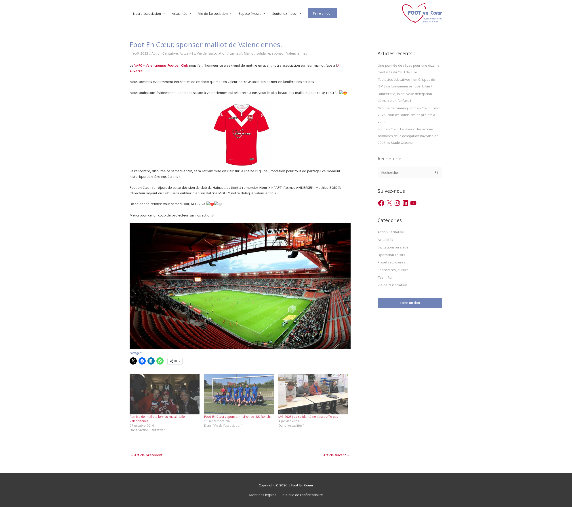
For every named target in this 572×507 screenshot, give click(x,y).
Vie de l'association (211, 53)
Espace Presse (250, 13)
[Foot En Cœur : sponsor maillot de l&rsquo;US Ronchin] (239, 394)
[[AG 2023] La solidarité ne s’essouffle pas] (313, 394)
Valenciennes (296, 53)
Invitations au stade (393, 247)
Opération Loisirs (391, 254)
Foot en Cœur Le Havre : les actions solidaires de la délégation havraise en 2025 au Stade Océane (408, 136)
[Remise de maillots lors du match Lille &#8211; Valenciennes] (165, 394)
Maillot (249, 53)
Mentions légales (262, 494)
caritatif (235, 53)
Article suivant (336, 455)
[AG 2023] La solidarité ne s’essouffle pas (308, 416)
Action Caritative (164, 53)
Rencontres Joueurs (393, 269)
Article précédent (146, 455)
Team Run (385, 277)
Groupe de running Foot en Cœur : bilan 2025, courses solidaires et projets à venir (409, 115)
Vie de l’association (213, 13)
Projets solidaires (391, 262)
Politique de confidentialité (301, 494)
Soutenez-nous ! (284, 13)
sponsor (278, 53)
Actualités (179, 13)
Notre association (147, 13)
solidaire (263, 53)
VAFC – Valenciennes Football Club (161, 65)
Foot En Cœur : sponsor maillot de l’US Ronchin (238, 416)
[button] (322, 13)
